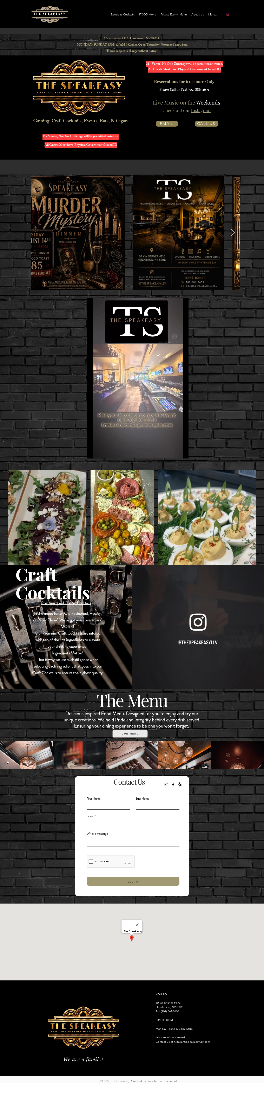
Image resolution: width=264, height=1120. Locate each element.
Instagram (201, 110)
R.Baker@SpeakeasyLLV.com (192, 1042)
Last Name (142, 798)
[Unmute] (99, 453)
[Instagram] (228, 14)
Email (90, 816)
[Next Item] (232, 233)
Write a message (97, 833)
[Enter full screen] (183, 453)
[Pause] (92, 453)
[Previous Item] (38, 233)
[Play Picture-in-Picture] (176, 453)
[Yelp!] (180, 784)
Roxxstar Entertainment (162, 1081)
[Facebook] (173, 784)
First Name (93, 798)
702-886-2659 (198, 89)
